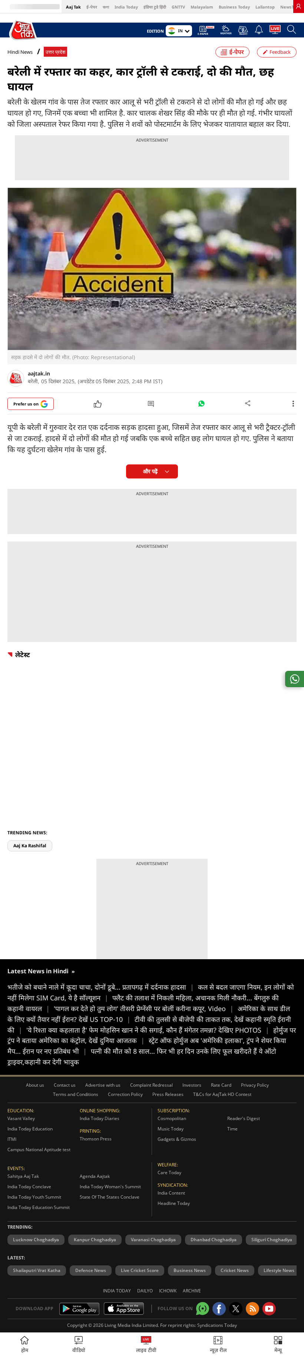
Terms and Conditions (75, 1094)
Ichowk (167, 1291)
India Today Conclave (29, 1186)
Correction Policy (125, 1094)
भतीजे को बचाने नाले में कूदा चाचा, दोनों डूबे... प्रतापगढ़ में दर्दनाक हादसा (100, 987)
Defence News (90, 1270)
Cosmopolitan (172, 1118)
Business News (190, 1270)
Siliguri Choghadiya (271, 1239)
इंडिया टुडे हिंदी (154, 7)
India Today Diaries (99, 1118)
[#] (201, 405)
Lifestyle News (279, 1270)
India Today (126, 7)
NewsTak (289, 7)
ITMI (11, 1139)
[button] (278, 1345)
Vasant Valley (21, 1118)
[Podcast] (243, 30)
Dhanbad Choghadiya (214, 1239)
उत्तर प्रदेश (55, 52)
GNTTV (178, 7)
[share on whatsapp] (294, 679)
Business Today (234, 7)
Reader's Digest (243, 1118)
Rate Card (221, 1085)
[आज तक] (23, 30)
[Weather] (226, 31)
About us (35, 1085)
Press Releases (168, 1094)
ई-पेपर (91, 7)
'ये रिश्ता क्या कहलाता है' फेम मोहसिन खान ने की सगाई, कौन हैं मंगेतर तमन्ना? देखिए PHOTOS (147, 1030)
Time (232, 1129)
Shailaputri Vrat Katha (36, 1270)
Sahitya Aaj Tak (23, 1176)
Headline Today (174, 1203)
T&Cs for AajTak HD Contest (222, 1094)
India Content (171, 1193)
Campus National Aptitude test (38, 1149)
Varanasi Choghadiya (153, 1239)
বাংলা (106, 7)
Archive (192, 1291)
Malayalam (202, 7)
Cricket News (235, 1270)
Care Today (169, 1172)
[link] (298, 6)
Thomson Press (96, 1139)
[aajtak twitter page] (235, 1308)
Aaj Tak (73, 7)
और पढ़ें (150, 471)
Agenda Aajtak (95, 1176)
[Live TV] (275, 31)
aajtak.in (39, 373)
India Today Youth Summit (34, 1197)
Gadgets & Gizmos (177, 1139)
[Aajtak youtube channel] (269, 1308)
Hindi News (20, 52)
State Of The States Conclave (109, 1197)
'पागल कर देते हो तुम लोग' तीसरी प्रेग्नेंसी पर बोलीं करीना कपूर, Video (144, 1008)
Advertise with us (102, 1085)
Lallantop (265, 7)
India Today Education (30, 1129)
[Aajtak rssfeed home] (252, 1308)
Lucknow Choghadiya (36, 1239)
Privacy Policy (255, 1085)
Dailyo (145, 1291)
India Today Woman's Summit (110, 1186)
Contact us (65, 1085)
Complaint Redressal (151, 1085)
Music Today (171, 1129)
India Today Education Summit (38, 1207)
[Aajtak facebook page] (219, 1308)
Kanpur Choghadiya (95, 1239)
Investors (191, 1085)
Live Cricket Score (140, 1270)
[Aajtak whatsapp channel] (202, 1308)
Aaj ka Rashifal (29, 845)
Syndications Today (217, 1325)
